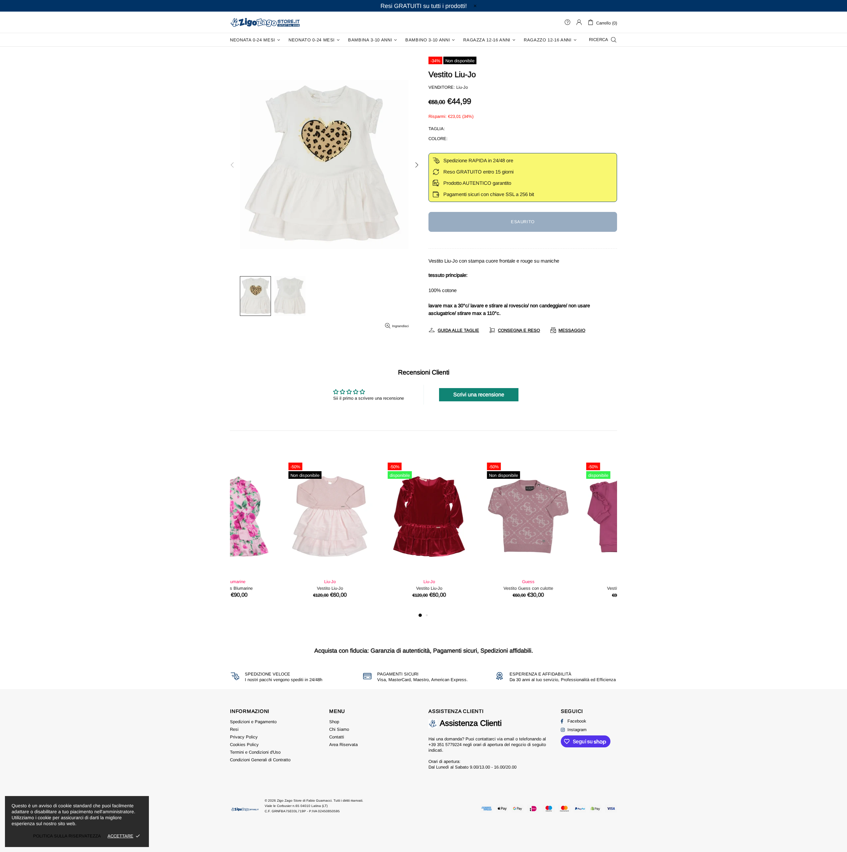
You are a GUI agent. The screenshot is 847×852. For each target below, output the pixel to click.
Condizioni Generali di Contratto (260, 759)
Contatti (336, 736)
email (509, 738)
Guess (473, 581)
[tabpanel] (274, 535)
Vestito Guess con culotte (473, 588)
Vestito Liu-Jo (275, 588)
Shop (334, 721)
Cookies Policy (244, 744)
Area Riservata (343, 744)
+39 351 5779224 (445, 744)
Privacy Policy (244, 736)
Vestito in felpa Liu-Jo (572, 588)
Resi (234, 729)
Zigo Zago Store (265, 22)
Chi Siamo (339, 729)
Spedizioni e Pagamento (253, 721)
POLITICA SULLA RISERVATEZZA (67, 835)
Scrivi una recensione (478, 394)
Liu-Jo (462, 87)
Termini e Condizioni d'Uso (255, 752)
